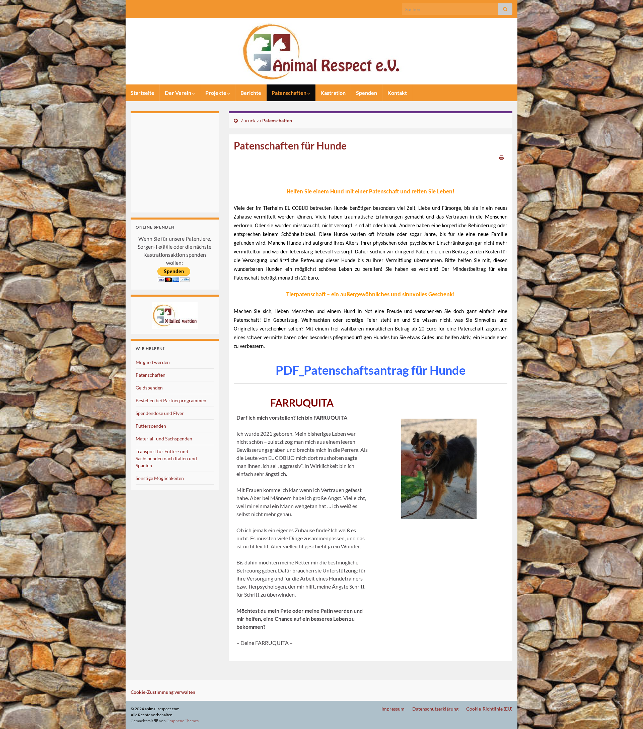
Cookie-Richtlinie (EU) (489, 709)
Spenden (366, 92)
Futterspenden (151, 426)
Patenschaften (289, 92)
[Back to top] (628, 714)
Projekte (216, 92)
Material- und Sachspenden (164, 438)
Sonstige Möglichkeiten (160, 478)
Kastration (333, 92)
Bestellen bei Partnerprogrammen (171, 400)
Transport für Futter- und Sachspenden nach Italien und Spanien (166, 458)
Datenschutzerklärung (435, 709)
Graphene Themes (182, 720)
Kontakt (397, 92)
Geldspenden (149, 387)
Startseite (142, 92)
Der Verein (178, 92)
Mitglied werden (153, 362)
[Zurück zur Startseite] (321, 51)
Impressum (393, 709)
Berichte (250, 92)
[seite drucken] (501, 157)
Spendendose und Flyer (160, 413)
